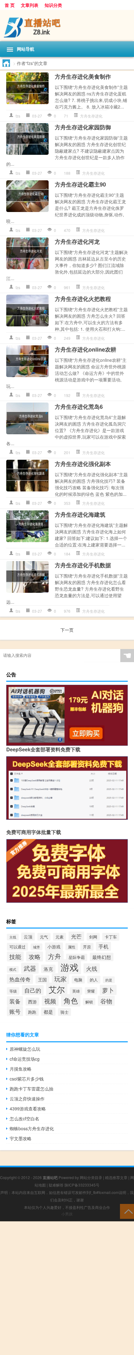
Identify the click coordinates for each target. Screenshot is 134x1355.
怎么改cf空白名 (24, 1118)
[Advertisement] (67, 1288)
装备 (15, 1001)
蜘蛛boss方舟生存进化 (32, 1128)
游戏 (69, 966)
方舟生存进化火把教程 (83, 299)
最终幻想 (101, 957)
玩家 (60, 978)
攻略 (35, 956)
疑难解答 (56, 1184)
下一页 (67, 630)
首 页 (10, 5)
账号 (15, 1011)
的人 (94, 980)
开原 (87, 947)
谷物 (106, 1001)
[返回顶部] (127, 1211)
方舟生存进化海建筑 (80, 514)
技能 (15, 956)
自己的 (32, 990)
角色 (71, 1000)
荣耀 (91, 990)
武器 (30, 968)
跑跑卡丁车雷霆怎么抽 (31, 1088)
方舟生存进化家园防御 (83, 127)
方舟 (54, 956)
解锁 (89, 1001)
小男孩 (67, 1213)
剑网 (93, 937)
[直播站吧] (67, 25)
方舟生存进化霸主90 (80, 184)
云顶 (28, 936)
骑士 (64, 1012)
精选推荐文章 (116, 1177)
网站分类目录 (91, 1177)
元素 (59, 937)
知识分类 (53, 5)
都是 (48, 1011)
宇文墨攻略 (20, 1138)
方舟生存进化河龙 (77, 241)
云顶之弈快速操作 (27, 1098)
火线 (91, 968)
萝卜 (108, 990)
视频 (50, 1001)
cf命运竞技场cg (25, 1059)
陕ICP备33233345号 (82, 1184)
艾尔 (57, 989)
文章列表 (29, 5)
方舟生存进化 (91, 115)
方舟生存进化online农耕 (85, 349)
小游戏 (53, 946)
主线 (12, 937)
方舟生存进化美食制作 (83, 76)
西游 (32, 1001)
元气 (44, 937)
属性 (71, 946)
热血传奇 (20, 979)
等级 (13, 991)
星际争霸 (77, 957)
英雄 (76, 991)
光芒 (76, 936)
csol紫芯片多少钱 (27, 1079)
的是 (108, 979)
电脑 (78, 980)
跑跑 (32, 1012)
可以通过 (17, 947)
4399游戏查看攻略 (28, 1108)
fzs (18, 115)
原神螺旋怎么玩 (25, 1049)
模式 (12, 969)
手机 (103, 946)
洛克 (48, 969)
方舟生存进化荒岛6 (79, 407)
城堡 (36, 946)
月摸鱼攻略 (20, 1069)
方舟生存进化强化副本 (83, 464)
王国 (42, 979)
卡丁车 (111, 937)
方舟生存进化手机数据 (83, 565)
